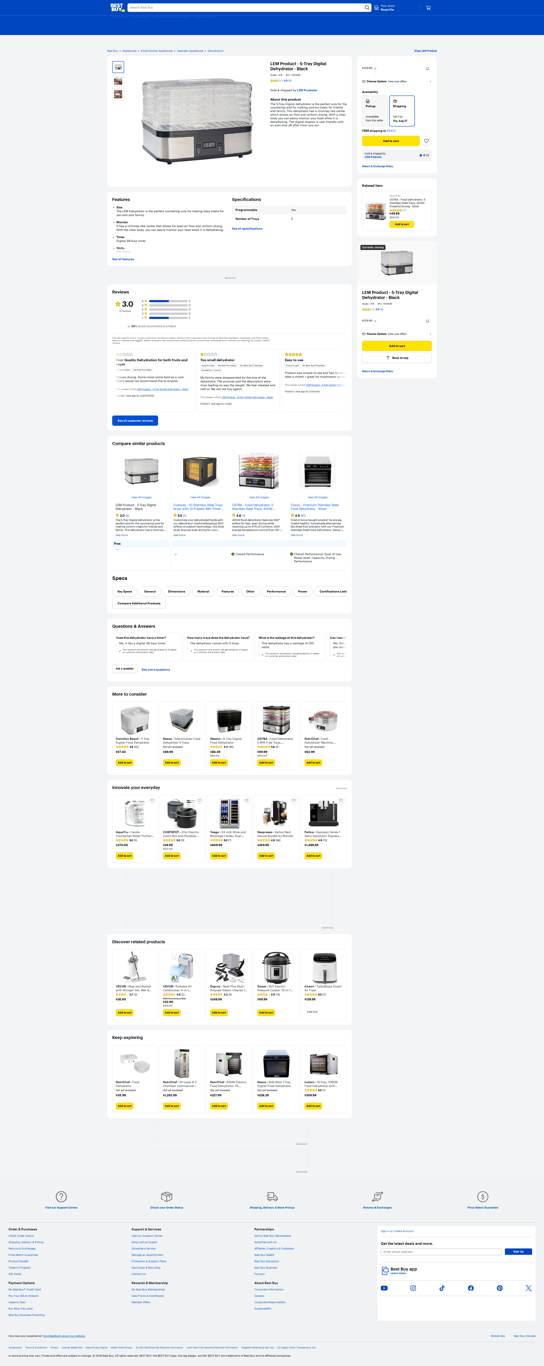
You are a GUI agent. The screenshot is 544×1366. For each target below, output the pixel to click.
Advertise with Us (265, 1242)
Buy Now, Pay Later (20, 1308)
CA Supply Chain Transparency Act (296, 1347)
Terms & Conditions (36, 1347)
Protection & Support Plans (149, 1261)
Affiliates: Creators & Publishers (274, 1248)
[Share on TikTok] (442, 1288)
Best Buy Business (265, 1267)
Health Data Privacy (121, 1347)
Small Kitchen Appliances (157, 50)
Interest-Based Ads (72, 1347)
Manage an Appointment (147, 1254)
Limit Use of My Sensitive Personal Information (212, 1347)
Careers (259, 1295)
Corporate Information (268, 1289)
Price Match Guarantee (23, 1254)
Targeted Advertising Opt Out (257, 1347)
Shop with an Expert (144, 1242)
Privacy (54, 1347)
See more (122, 535)
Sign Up (518, 1251)
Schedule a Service (144, 1248)
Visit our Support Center (147, 1235)
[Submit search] (367, 7)
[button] (427, 68)
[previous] (115, 380)
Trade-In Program (19, 1267)
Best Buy (112, 50)
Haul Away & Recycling (146, 1267)
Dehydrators (216, 50)
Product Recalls (18, 1261)
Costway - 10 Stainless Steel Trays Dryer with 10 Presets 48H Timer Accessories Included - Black (198, 507)
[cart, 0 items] (428, 7)
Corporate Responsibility (270, 1302)
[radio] (375, 110)
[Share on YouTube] (384, 1288)
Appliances (129, 50)
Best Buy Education (266, 1261)
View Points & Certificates (148, 1295)
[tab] (124, 591)
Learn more (399, 1273)
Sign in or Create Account (397, 1231)
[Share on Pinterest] (499, 1288)
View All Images (141, 497)
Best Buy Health (264, 1254)
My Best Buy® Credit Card (24, 1289)
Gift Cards (14, 1274)
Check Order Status (21, 1235)
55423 (391, 131)
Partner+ (259, 1274)
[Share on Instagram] (413, 1288)
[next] (343, 380)
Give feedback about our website (64, 1336)
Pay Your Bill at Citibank (23, 1295)
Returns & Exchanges (21, 1248)
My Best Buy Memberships (148, 1289)
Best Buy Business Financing (26, 1315)
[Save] (426, 141)
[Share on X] (528, 1288)
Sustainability (263, 1308)
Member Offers (141, 1302)
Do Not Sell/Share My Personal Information (159, 1347)
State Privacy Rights (97, 1347)
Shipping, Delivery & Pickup (26, 1242)
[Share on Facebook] (471, 1288)
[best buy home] (117, 7)
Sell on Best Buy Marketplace (272, 1235)
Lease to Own (17, 1302)
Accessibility (15, 1347)
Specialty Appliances (190, 50)
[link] (135, 421)
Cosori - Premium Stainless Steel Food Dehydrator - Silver (315, 507)
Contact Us (139, 1274)
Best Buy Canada (525, 1336)
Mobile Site (498, 1336)
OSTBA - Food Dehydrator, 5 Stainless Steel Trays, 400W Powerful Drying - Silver (407, 203)
